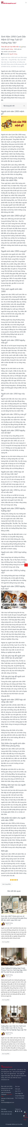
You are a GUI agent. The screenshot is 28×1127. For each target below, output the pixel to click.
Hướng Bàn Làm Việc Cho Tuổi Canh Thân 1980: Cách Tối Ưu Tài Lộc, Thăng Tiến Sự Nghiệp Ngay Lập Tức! (13, 1028)
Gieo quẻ (17, 1089)
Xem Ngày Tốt (19, 1093)
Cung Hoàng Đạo (19, 1096)
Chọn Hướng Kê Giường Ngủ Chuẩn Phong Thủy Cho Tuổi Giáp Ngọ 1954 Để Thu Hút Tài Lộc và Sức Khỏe (14, 970)
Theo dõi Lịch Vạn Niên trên (10, 47)
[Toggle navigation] (25, 2)
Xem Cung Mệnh (6, 884)
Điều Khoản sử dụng (6, 1111)
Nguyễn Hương (9, 49)
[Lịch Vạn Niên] (8, 2)
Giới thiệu (3, 1109)
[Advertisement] (14, 19)
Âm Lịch (17, 1086)
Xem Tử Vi (18, 1091)
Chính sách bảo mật (6, 1114)
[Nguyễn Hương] (3, 924)
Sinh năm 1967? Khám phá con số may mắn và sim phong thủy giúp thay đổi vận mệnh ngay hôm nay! (14, 918)
